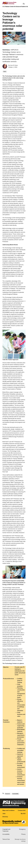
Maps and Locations (8, 810)
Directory (5, 816)
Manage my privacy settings (20, 840)
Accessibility (5, 834)
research (7, 793)
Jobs (3, 813)
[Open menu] (24, 3)
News (5, 71)
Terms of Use (6, 839)
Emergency (22, 829)
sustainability (15, 793)
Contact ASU (22, 810)
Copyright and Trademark (6, 830)
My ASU (23, 813)
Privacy (23, 834)
